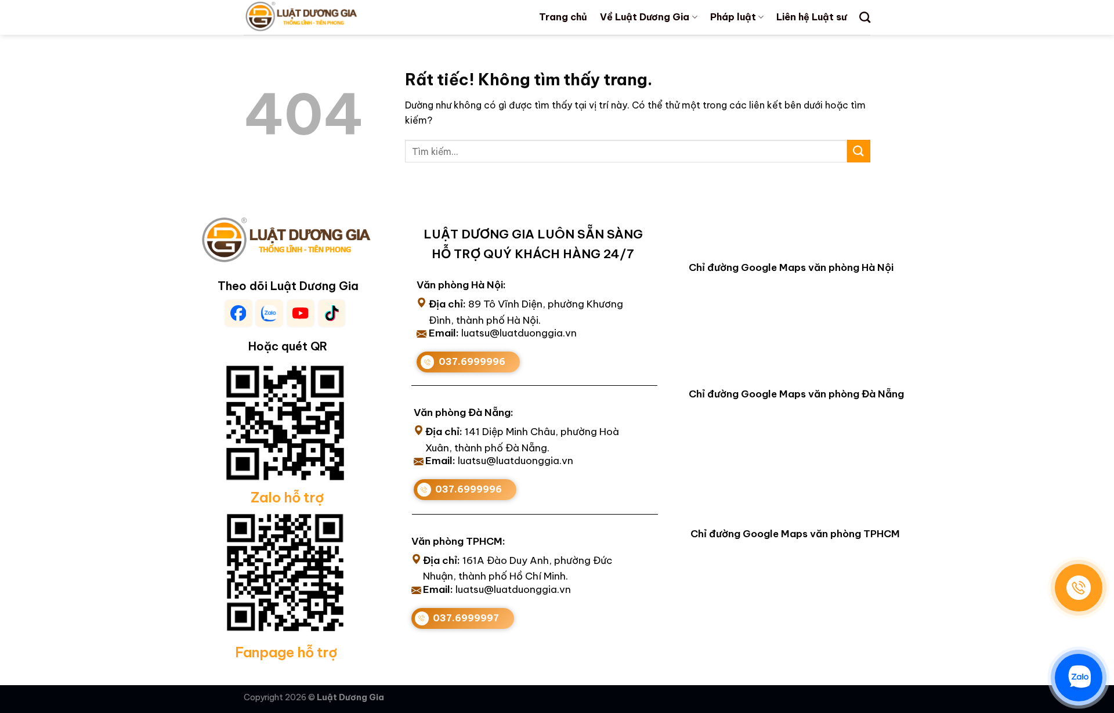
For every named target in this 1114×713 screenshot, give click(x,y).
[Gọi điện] (1078, 587)
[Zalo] (1078, 677)
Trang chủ (563, 17)
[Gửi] (858, 151)
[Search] (864, 17)
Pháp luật (733, 17)
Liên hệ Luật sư (811, 17)
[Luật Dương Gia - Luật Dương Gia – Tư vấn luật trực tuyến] (321, 17)
